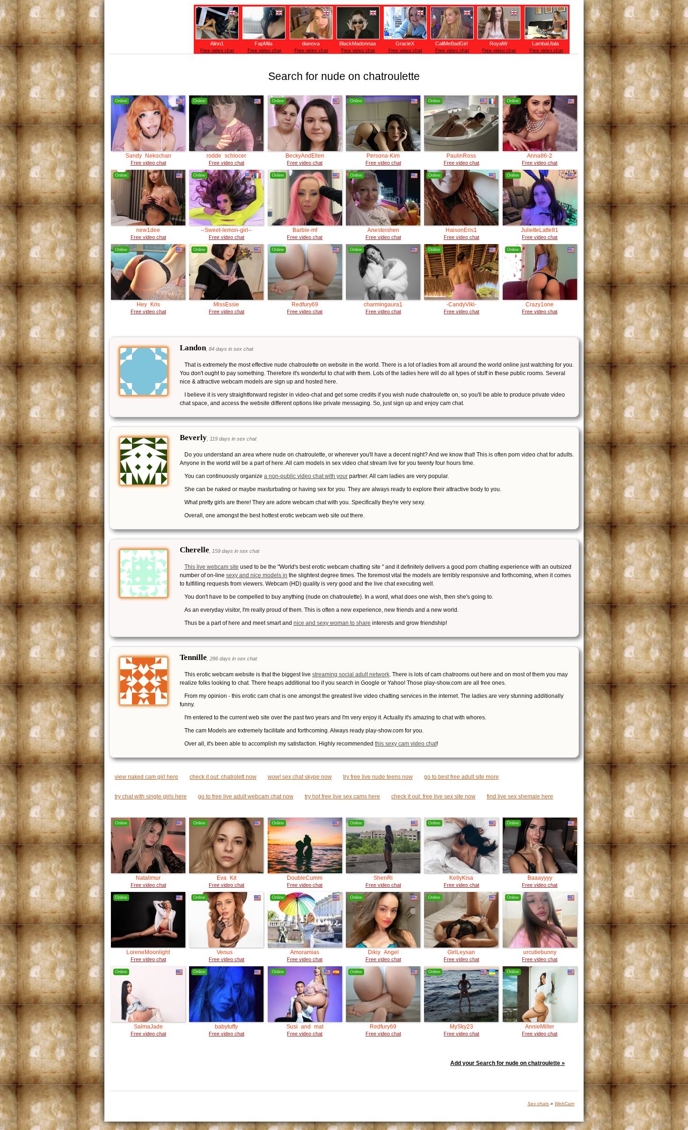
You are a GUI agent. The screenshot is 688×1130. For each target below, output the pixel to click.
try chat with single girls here (151, 796)
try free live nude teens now (378, 777)
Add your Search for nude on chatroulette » (507, 1063)
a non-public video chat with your (306, 476)
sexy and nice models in (256, 575)
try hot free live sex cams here (342, 796)
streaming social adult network (350, 674)
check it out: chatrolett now (223, 777)
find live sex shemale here (520, 796)
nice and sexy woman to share (332, 623)
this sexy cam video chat (406, 743)
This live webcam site (211, 567)
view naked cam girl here (146, 777)
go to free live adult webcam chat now (245, 796)
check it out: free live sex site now (433, 796)
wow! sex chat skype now (300, 777)
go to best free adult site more (461, 777)
